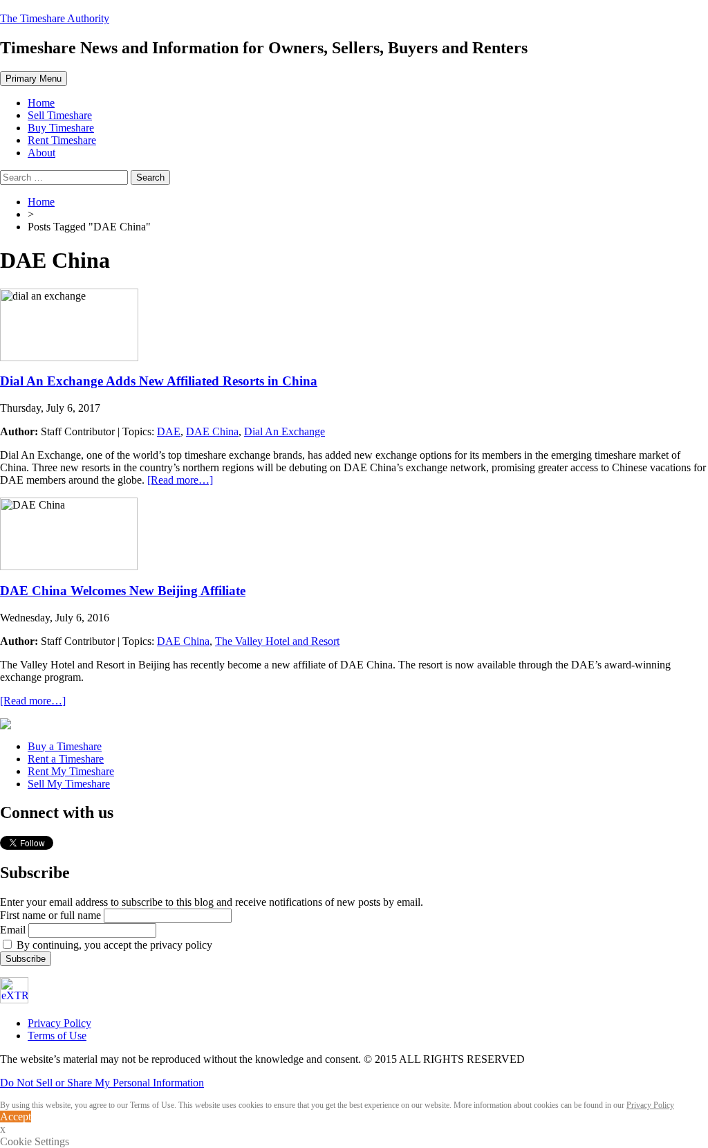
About (41, 152)
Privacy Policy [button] (650, 1105)
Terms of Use (57, 1035)
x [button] (3, 1129)
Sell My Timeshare (69, 784)
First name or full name (50, 915)
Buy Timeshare (61, 128)
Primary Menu (34, 78)
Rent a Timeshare (66, 759)
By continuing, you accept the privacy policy (113, 945)
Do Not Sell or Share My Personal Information (102, 1082)
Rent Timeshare (62, 140)
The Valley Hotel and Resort (277, 641)
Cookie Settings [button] (34, 1141)
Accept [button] (15, 1116)
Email (13, 930)
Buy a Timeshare (65, 746)
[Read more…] (180, 480)
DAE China (212, 431)
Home (41, 103)
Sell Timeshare (60, 115)
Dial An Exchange (284, 431)
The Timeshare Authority (54, 18)
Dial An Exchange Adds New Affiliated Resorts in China (158, 381)
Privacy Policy (59, 1023)
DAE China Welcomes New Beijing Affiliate (122, 590)
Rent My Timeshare (71, 771)
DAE (168, 431)
